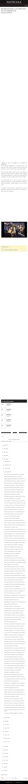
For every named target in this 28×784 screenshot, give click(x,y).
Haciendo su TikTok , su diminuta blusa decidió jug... (14, 538)
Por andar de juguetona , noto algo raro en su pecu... (14, 630)
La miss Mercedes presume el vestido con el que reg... (15, 678)
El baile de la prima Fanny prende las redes (12, 619)
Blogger (18, 439)
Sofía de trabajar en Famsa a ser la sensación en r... (14, 692)
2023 (4, 455)
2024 (4, 452)
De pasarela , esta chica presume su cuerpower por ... (14, 707)
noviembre (6, 465)
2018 (4, 756)
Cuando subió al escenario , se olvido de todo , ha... (14, 507)
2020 (4, 749)
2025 (4, 448)
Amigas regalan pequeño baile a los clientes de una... (14, 478)
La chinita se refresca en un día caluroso (12, 606)
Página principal (4, 774)
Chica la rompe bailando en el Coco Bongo (12, 551)
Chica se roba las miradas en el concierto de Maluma (14, 522)
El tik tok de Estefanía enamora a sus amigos (13, 656)
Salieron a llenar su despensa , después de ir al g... (14, 489)
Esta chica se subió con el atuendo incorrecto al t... (14, 703)
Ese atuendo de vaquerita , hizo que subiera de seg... (14, 529)
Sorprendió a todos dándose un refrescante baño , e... (15, 584)
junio (5, 724)
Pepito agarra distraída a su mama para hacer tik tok (14, 496)
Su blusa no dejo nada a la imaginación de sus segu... (14, 542)
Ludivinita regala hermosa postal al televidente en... (14, 520)
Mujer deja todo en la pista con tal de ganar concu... (14, 652)
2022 (4, 459)
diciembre (6, 461)
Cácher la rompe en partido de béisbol (12, 518)
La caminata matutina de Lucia (10, 621)
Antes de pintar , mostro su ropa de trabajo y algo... (14, 705)
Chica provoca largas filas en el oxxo (11, 599)
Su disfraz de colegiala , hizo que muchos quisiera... (14, 535)
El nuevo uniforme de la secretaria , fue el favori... (14, 579)
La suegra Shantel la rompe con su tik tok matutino (14, 643)
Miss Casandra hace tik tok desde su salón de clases (14, 617)
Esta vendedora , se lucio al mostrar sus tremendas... (14, 500)
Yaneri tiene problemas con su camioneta (12, 498)
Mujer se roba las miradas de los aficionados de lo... (14, 676)
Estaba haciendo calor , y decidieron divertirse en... (14, 483)
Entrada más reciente (6, 432)
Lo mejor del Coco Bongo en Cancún (11, 696)
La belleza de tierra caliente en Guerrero (12, 494)
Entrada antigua (23, 432)
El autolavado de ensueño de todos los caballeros (14, 566)
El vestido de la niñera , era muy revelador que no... (14, 582)
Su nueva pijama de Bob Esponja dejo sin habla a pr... (14, 665)
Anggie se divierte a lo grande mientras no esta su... (14, 610)
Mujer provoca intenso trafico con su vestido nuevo (14, 641)
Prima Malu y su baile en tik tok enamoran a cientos (14, 623)
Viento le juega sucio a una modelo (11, 555)
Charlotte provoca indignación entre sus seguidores (14, 595)
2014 (4, 770)
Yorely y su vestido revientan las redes (12, 516)
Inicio (15, 432)
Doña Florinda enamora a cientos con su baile (13, 513)
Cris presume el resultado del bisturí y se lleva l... (14, 637)
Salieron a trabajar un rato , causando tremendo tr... (14, 533)
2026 (4, 445)
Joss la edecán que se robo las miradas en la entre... (14, 608)
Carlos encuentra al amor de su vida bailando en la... (14, 511)
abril (5, 731)
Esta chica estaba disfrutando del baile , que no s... (14, 487)
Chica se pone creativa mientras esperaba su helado (14, 560)
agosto (5, 717)
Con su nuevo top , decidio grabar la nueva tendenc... (15, 632)
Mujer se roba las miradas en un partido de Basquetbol (15, 562)
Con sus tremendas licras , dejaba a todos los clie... (14, 667)
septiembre (6, 471)
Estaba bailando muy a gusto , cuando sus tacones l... (15, 481)
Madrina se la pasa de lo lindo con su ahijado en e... (14, 590)
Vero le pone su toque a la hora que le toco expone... (14, 568)
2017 (4, 760)
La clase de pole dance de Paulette (11, 645)
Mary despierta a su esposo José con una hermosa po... (15, 601)
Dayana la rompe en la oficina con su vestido (13, 476)
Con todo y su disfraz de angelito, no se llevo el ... (14, 713)
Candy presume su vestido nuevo (11, 527)
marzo (5, 734)
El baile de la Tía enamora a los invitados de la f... (14, 492)
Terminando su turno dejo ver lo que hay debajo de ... (15, 661)
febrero (6, 738)
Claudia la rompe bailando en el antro (11, 672)
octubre (6, 468)
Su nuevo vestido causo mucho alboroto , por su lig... (14, 503)
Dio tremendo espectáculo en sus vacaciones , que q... (15, 540)
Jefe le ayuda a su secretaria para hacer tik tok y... (14, 674)
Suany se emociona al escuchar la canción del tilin (14, 639)
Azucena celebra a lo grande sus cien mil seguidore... (14, 615)
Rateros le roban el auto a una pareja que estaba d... (14, 689)
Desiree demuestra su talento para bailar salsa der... (14, 700)
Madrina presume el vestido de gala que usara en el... (14, 650)
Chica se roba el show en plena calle (11, 681)
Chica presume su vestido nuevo (10, 604)
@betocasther (5, 247)
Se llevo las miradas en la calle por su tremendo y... (14, 628)
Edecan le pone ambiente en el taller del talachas (14, 654)
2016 (4, 763)
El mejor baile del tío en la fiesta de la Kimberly (13, 544)
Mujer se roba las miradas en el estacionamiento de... (14, 694)
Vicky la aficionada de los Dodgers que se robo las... (14, 659)
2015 (4, 767)
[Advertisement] (14, 29)
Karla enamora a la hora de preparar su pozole (13, 698)
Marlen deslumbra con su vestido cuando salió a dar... (15, 648)
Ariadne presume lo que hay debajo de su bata (13, 612)
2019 (4, 753)
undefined (8, 404)
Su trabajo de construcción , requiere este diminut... (14, 485)
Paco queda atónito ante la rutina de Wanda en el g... (14, 524)
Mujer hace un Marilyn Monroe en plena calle (13, 546)
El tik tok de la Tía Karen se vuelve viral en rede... (13, 549)
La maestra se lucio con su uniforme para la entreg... (14, 505)
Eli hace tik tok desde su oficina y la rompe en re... (14, 509)
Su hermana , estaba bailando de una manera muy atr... (15, 531)
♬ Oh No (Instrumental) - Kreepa (9, 249)
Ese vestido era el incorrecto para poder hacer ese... (14, 663)
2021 (4, 746)
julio (5, 721)
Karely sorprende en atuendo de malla (12, 586)
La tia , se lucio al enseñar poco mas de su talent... (14, 626)
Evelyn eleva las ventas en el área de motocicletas (14, 474)
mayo (5, 728)
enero (5, 741)
